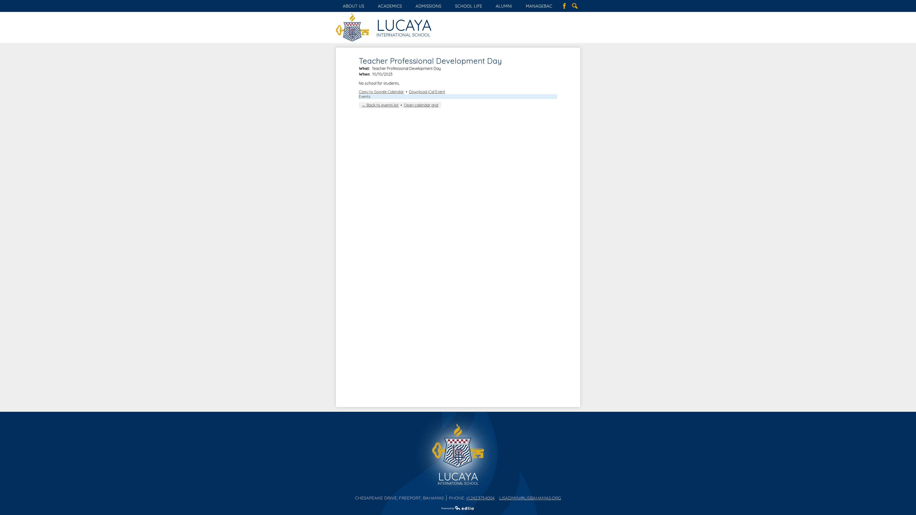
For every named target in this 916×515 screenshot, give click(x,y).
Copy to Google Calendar (381, 91)
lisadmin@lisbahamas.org (530, 498)
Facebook (564, 6)
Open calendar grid (421, 105)
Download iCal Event (427, 91)
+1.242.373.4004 (480, 498)
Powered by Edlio (458, 507)
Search (575, 6)
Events (364, 96)
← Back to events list (380, 105)
